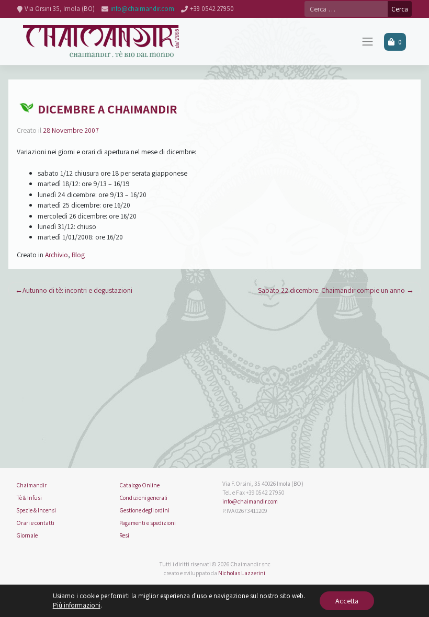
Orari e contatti (35, 523)
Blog (78, 254)
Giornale (27, 535)
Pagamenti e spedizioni (147, 523)
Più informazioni (76, 605)
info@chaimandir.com (250, 501)
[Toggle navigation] (368, 41)
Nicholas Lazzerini (241, 573)
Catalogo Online (139, 485)
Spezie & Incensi (36, 510)
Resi (124, 535)
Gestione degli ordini (144, 510)
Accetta (346, 600)
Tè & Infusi (29, 497)
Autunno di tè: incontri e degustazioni (77, 290)
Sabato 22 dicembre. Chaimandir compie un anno (331, 290)
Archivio (56, 254)
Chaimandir (31, 485)
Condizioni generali (143, 497)
